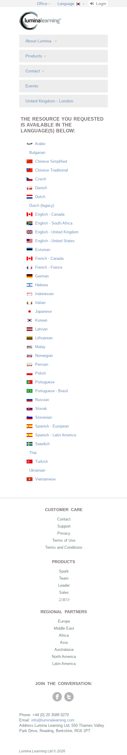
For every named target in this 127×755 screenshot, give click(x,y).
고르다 (64, 599)
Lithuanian (43, 338)
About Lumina (39, 41)
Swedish (42, 444)
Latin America (64, 663)
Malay (39, 347)
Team (64, 578)
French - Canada (49, 258)
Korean (40, 320)
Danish (40, 188)
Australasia (64, 649)
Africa (64, 635)
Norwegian (43, 355)
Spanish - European (51, 426)
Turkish (41, 461)
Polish (40, 373)
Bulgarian (36, 152)
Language (66, 3)
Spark (64, 571)
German (41, 276)
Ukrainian (36, 470)
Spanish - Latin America (55, 435)
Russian (41, 400)
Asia (64, 642)
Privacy (63, 533)
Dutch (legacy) (41, 205)
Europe (64, 621)
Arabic (40, 144)
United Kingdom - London (49, 101)
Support (64, 526)
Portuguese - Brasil (51, 391)
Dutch (39, 196)
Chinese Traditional (51, 170)
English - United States (54, 241)
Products (33, 56)
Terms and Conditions (63, 547)
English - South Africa (53, 223)
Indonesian (44, 294)
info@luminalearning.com (52, 720)
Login (100, 3)
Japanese (43, 311)
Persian (41, 364)
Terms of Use (63, 540)
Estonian (42, 249)
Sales (64, 592)
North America (64, 656)
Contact (32, 71)
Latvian (41, 329)
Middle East (64, 628)
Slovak (40, 408)
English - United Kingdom (56, 232)
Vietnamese (45, 479)
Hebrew (41, 285)
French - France (48, 267)
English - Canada (49, 214)
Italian (39, 302)
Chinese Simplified (50, 161)
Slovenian (43, 417)
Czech (40, 179)
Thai (32, 452)
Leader (64, 585)
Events (31, 86)
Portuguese (44, 382)
